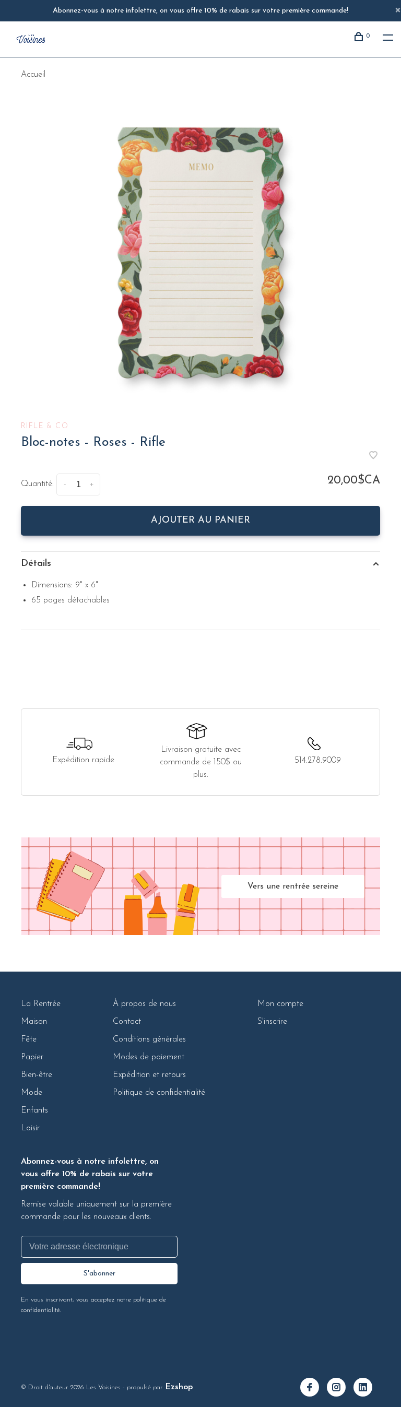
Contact (127, 1022)
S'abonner (99, 1274)
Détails (36, 564)
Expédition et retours (149, 1075)
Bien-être (36, 1075)
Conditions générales (149, 1039)
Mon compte (280, 1004)
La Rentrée (41, 1004)
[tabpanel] (200, 251)
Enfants (34, 1110)
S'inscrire (272, 1022)
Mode (31, 1093)
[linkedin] (366, 1389)
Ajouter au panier (200, 520)
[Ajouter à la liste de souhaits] (373, 457)
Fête (29, 1039)
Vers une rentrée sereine (292, 886)
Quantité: (37, 484)
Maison (34, 1022)
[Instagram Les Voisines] (340, 1389)
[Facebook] (313, 1389)
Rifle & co (44, 426)
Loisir (30, 1128)
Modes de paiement (148, 1057)
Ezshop (179, 1387)
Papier (32, 1057)
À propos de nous (144, 1004)
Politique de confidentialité (159, 1093)
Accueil (33, 74)
